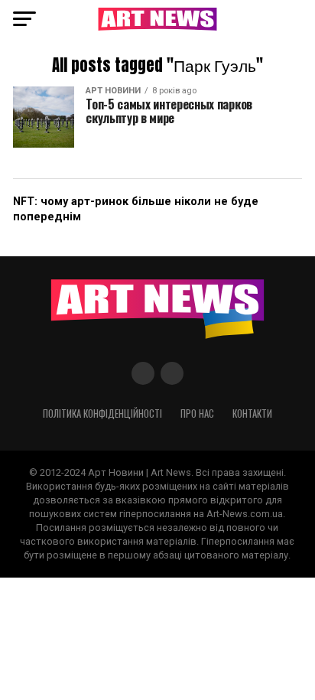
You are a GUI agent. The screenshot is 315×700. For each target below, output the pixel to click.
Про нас (197, 413)
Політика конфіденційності (102, 413)
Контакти (252, 413)
